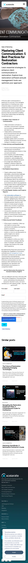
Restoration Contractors (7, 485)
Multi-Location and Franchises (8, 487)
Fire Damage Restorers (7, 491)
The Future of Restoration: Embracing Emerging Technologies (11, 367)
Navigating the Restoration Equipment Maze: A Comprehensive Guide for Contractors (11, 407)
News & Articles (5, 518)
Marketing (4, 508)
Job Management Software (8, 504)
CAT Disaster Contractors (7, 489)
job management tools (15, 253)
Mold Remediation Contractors (8, 493)
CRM (3, 506)
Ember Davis (5, 88)
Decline (14, 556)
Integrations (4, 510)
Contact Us (4, 527)
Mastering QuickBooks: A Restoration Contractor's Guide (13, 446)
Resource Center (5, 516)
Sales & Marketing (6, 329)
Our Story (4, 525)
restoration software (13, 195)
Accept (14, 552)
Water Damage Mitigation (7, 496)
